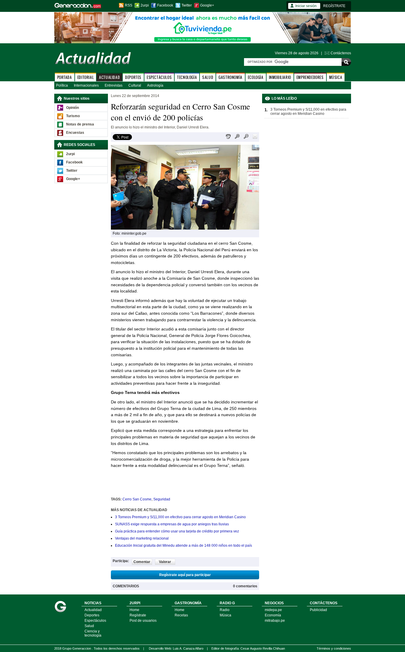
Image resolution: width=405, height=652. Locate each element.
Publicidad (318, 610)
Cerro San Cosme (137, 499)
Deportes (91, 615)
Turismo (73, 116)
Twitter (186, 5)
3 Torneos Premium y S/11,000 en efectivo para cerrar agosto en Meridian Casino (180, 517)
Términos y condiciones (334, 648)
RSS (128, 5)
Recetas (181, 615)
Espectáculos (95, 620)
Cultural (134, 85)
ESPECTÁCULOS (159, 77)
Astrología (155, 85)
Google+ (207, 5)
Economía (273, 615)
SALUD (207, 77)
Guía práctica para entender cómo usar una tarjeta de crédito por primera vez (177, 531)
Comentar (141, 562)
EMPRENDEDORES (310, 77)
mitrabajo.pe (275, 620)
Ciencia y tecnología (92, 633)
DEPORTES (133, 77)
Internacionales (86, 85)
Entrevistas (113, 85)
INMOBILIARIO (280, 77)
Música (225, 615)
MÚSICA (335, 77)
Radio (224, 610)
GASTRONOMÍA (231, 77)
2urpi (145, 5)
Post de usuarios (143, 620)
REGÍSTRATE (334, 6)
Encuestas (75, 133)
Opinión (72, 108)
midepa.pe (273, 610)
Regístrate (138, 615)
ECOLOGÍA (256, 77)
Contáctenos (341, 53)
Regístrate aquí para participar (185, 575)
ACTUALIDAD (109, 77)
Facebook (165, 5)
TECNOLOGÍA (187, 77)
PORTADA (64, 77)
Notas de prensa (80, 124)
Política (62, 85)
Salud (89, 626)
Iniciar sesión (306, 6)
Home (134, 610)
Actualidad (93, 610)
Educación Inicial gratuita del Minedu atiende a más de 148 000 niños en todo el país (183, 545)
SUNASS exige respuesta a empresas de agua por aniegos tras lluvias (172, 524)
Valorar (165, 562)
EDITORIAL (85, 77)
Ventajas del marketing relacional (142, 538)
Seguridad (161, 499)
